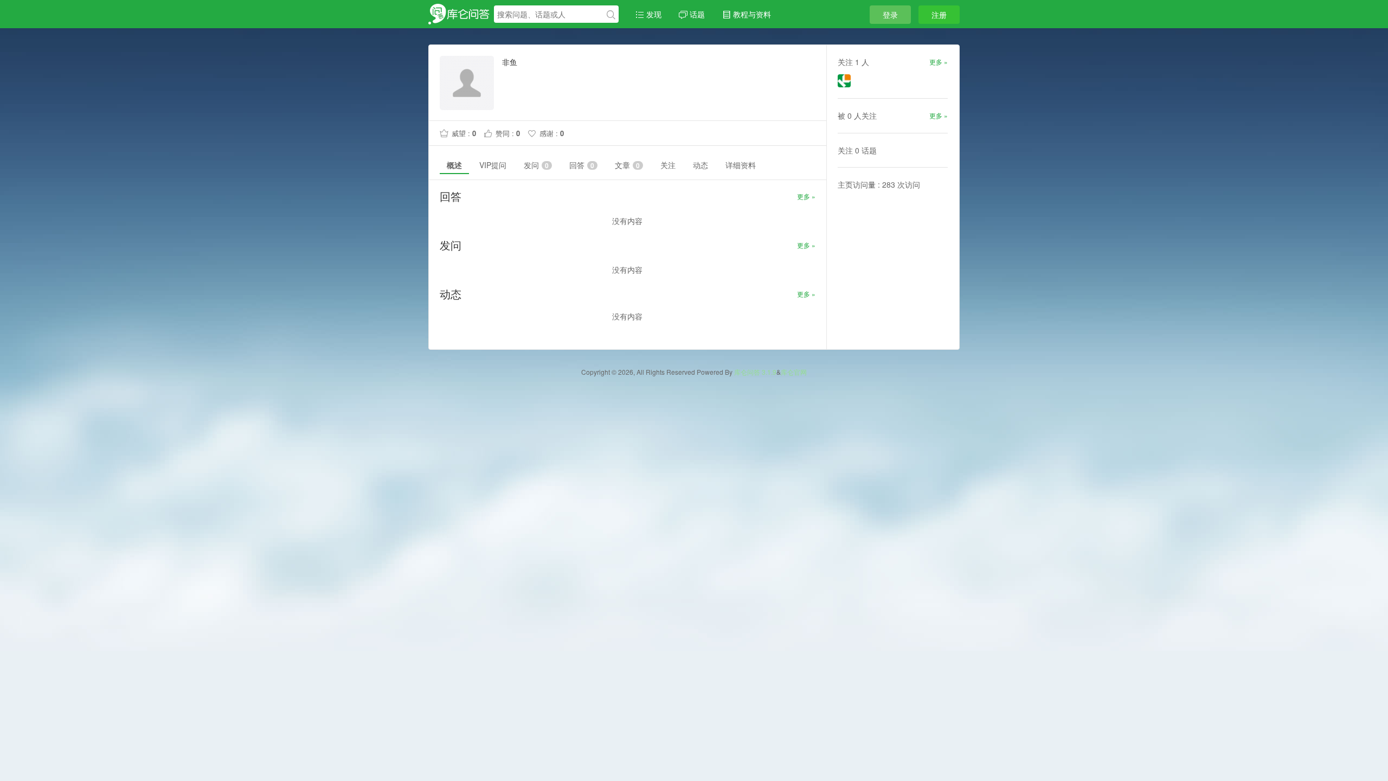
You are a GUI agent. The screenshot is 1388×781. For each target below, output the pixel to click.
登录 (890, 14)
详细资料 (740, 164)
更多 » (806, 196)
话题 (696, 14)
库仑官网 (794, 371)
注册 (939, 14)
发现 (652, 14)
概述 (454, 164)
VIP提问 (492, 164)
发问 (536, 164)
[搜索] (611, 15)
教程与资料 (751, 14)
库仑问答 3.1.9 (755, 371)
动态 (700, 164)
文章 (627, 164)
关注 (668, 164)
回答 (581, 164)
